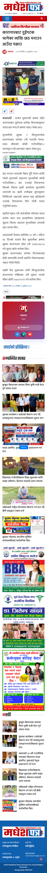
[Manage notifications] (41, 859)
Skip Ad (23, 447)
